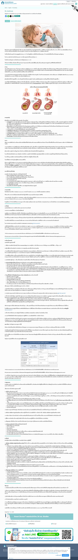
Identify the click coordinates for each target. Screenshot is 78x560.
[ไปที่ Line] (39, 534)
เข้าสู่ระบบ (68, 1)
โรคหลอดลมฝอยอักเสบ (37, 83)
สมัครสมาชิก (74, 1)
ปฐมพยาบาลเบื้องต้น (61, 4)
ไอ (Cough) (54, 523)
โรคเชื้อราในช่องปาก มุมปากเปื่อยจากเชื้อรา (63, 400)
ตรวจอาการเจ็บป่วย (49, 4)
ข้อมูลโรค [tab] (7, 21)
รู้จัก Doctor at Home (70, 4)
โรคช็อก (40, 404)
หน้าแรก (43, 4)
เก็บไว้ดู (17, 16)
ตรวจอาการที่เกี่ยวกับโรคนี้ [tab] (16, 21)
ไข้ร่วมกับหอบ (32, 523)
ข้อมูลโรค (55, 4)
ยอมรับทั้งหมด (65, 555)
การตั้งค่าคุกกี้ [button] (58, 555)
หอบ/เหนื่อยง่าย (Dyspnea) (11, 523)
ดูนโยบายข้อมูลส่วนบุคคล (53, 552)
